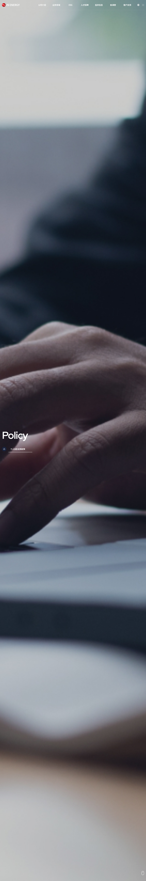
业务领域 (56, 4)
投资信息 (99, 4)
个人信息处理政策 (17, 449)
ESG (70, 4)
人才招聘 (85, 4)
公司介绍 (42, 4)
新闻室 (113, 4)
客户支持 (127, 4)
